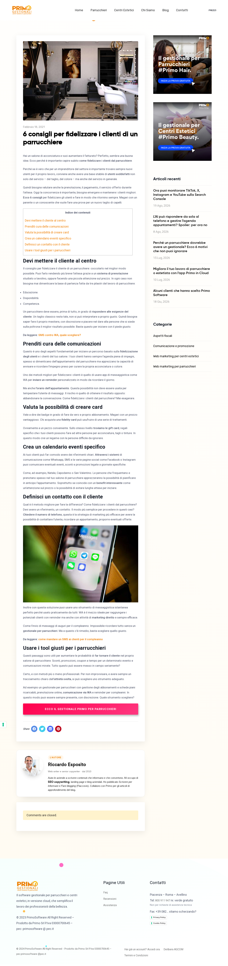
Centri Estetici (124, 10)
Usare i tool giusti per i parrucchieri (47, 250)
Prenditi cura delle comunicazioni (47, 226)
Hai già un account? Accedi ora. (142, 949)
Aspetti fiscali (162, 336)
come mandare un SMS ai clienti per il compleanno (70, 639)
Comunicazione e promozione (173, 346)
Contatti (182, 10)
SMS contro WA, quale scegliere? (59, 335)
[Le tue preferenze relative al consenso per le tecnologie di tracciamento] (3, 724)
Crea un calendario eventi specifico (48, 238)
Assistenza (110, 905)
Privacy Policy (159, 917)
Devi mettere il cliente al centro (45, 220)
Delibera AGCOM (173, 949)
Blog (165, 10)
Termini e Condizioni (136, 955)
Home (79, 10)
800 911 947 (162, 900)
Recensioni (109, 898)
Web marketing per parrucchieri (174, 366)
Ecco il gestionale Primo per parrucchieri (80, 709)
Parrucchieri (98, 10)
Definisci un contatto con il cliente (47, 244)
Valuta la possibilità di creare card (47, 232)
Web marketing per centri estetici (176, 356)
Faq (105, 892)
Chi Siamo (148, 10)
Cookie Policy (159, 923)
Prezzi (212, 10)
